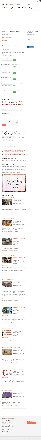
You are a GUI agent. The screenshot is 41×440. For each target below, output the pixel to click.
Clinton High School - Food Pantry (9, 255)
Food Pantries (11, 5)
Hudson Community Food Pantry (8, 328)
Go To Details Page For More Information (10, 212)
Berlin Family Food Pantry (7, 279)
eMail (7, 109)
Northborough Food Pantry (7, 368)
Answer (14, 60)
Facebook (4, 40)
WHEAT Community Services (8, 197)
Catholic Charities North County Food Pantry (11, 347)
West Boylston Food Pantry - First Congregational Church (13, 305)
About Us (31, 438)
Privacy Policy (5, 431)
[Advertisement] (20, 20)
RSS (3, 433)
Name (4, 105)
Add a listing (17, 421)
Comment (5, 113)
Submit (4, 124)
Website (6, 265)
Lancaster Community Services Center (10, 236)
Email (3, 265)
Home (28, 438)
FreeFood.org (30, 421)
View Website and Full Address (19, 199)
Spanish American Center (7, 390)
